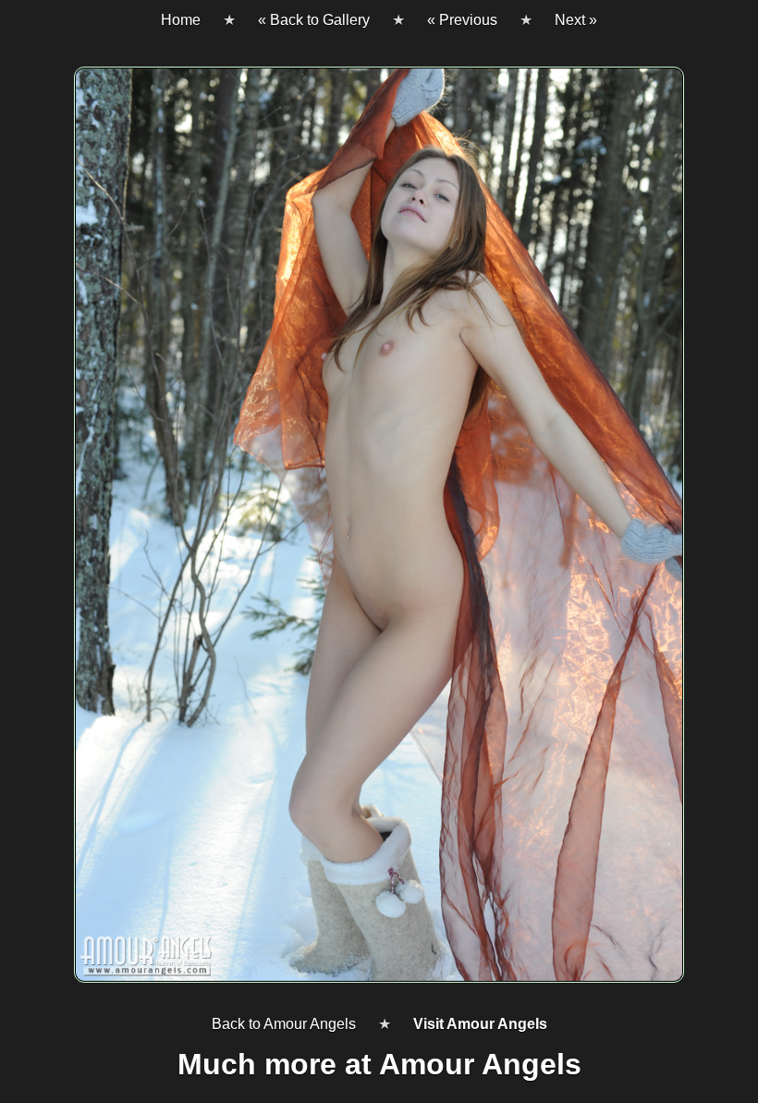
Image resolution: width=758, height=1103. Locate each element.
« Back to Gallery (314, 20)
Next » (576, 20)
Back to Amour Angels (284, 1024)
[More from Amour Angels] (379, 532)
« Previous (462, 20)
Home (181, 20)
